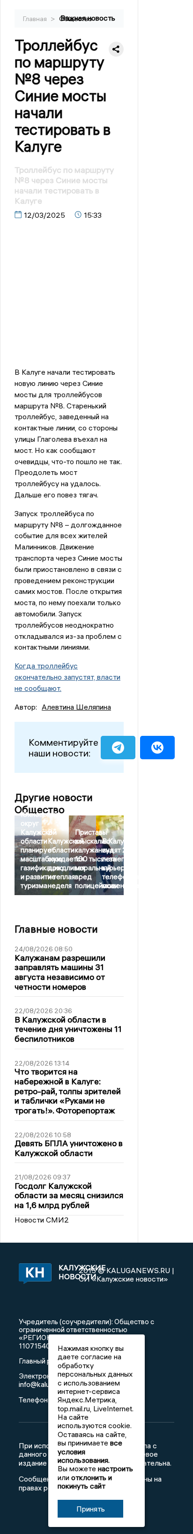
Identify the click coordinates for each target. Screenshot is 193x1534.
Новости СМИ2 (42, 1219)
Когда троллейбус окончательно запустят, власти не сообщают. (67, 677)
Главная (35, 19)
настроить (115, 1468)
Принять (90, 1508)
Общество (75, 19)
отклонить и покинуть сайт (85, 1481)
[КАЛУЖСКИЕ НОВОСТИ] (33, 1274)
